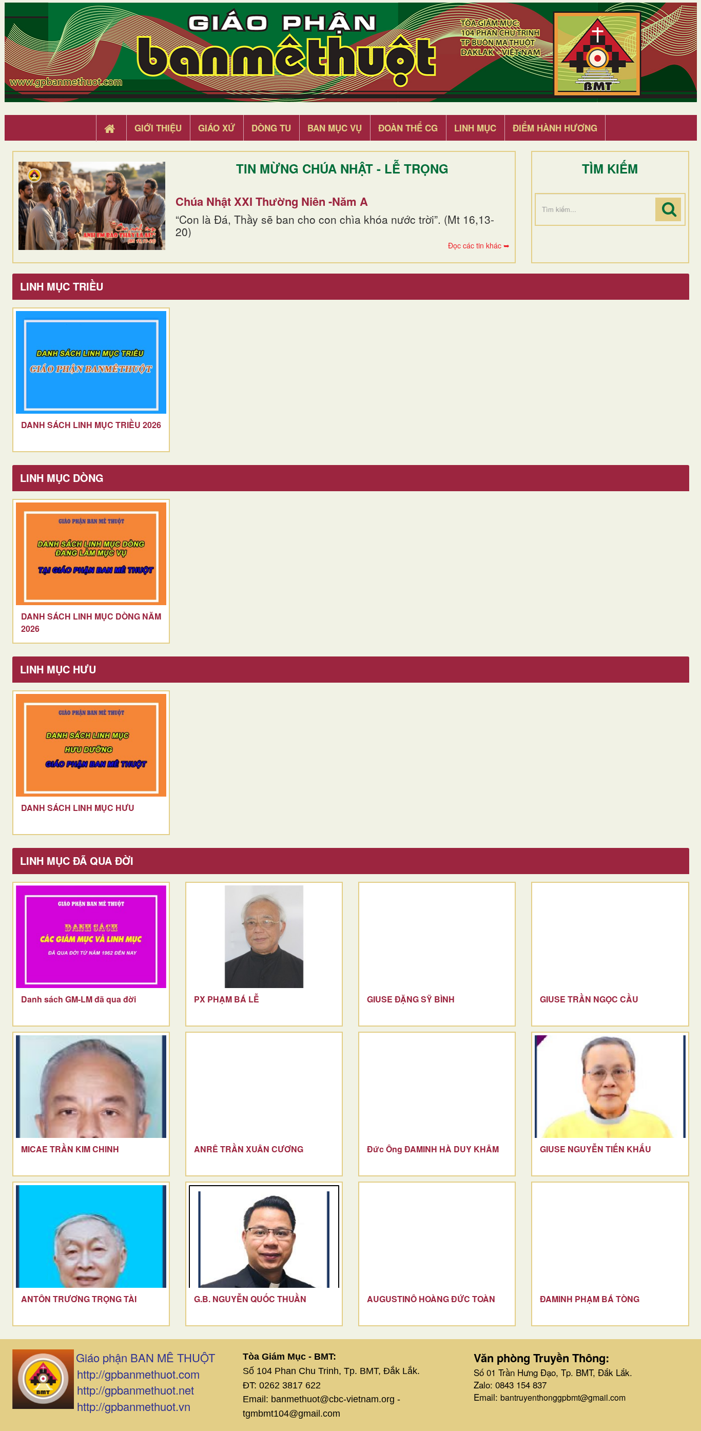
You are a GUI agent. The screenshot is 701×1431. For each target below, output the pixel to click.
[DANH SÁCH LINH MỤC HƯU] (91, 745)
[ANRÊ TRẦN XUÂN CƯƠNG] (264, 1086)
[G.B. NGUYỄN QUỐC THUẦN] (264, 1236)
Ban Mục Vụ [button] (334, 128)
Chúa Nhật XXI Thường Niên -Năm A (272, 201)
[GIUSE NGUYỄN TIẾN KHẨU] (610, 1086)
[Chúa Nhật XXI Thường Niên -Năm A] (91, 205)
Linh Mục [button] (475, 128)
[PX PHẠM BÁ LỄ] (264, 936)
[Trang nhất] (111, 128)
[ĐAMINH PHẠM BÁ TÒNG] (610, 1236)
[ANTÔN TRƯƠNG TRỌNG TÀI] (91, 1236)
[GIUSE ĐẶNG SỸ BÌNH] (437, 936)
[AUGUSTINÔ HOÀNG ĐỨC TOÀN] (437, 1236)
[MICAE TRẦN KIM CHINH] (91, 1086)
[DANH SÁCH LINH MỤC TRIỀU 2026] (91, 362)
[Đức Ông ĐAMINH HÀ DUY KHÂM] (437, 1086)
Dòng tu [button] (271, 128)
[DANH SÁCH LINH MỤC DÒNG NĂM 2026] (91, 553)
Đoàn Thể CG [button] (408, 128)
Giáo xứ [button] (216, 128)
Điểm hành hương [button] (555, 128)
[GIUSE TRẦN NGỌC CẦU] (610, 936)
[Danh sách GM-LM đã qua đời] (91, 936)
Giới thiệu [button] (158, 128)
